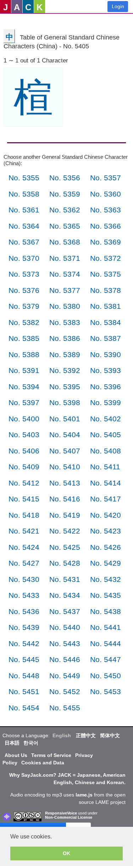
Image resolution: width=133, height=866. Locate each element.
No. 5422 (64, 531)
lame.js (84, 795)
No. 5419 (64, 515)
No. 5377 (64, 290)
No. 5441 (105, 627)
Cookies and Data (42, 762)
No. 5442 (24, 643)
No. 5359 (64, 194)
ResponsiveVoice (61, 813)
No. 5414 (105, 483)
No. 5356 (64, 178)
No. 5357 (105, 178)
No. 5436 (24, 611)
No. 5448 (24, 676)
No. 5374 (64, 274)
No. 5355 (24, 178)
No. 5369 (105, 242)
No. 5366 (105, 226)
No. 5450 (105, 676)
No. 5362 (64, 210)
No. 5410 (64, 467)
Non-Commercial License (68, 817)
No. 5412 (24, 483)
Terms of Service (51, 755)
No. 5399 (105, 402)
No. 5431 (64, 579)
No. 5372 (105, 258)
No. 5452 (64, 691)
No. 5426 (105, 547)
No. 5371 (64, 258)
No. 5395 (64, 387)
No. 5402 (105, 419)
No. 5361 (24, 210)
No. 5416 (64, 499)
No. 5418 (24, 515)
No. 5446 (64, 659)
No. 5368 (64, 242)
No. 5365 (64, 226)
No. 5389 (64, 354)
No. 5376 (24, 290)
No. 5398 (64, 402)
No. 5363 (105, 210)
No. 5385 (24, 338)
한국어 (30, 743)
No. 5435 (105, 595)
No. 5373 (24, 274)
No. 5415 (24, 499)
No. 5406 (24, 451)
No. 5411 (105, 467)
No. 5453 (105, 691)
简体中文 (110, 735)
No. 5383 (64, 322)
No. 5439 (24, 627)
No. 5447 (105, 659)
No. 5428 (64, 563)
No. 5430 (24, 579)
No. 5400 (24, 419)
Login (118, 6)
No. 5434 (64, 595)
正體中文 (86, 735)
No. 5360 (105, 194)
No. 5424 (24, 547)
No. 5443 (64, 643)
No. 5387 (105, 338)
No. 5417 (105, 499)
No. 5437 (64, 611)
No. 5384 (105, 322)
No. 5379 (24, 306)
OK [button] (66, 853)
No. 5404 (64, 435)
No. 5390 (105, 354)
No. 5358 (24, 194)
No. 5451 (24, 691)
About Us (16, 755)
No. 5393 (105, 370)
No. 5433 (24, 595)
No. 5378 (105, 290)
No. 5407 (64, 451)
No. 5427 (24, 563)
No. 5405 (105, 435)
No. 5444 (105, 643)
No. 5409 (24, 467)
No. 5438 (105, 611)
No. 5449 (64, 676)
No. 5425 (64, 547)
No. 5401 (64, 419)
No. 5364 (24, 226)
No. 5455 (64, 708)
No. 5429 (105, 563)
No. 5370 (24, 258)
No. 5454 (24, 708)
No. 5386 (64, 338)
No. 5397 (24, 402)
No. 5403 (24, 435)
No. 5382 (24, 322)
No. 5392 (64, 370)
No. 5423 (105, 531)
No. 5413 (64, 483)
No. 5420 (105, 515)
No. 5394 (24, 387)
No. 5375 (105, 274)
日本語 (12, 743)
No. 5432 (105, 579)
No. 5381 (105, 306)
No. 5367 (24, 242)
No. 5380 (64, 306)
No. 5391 (24, 370)
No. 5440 (64, 627)
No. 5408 (105, 451)
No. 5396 (105, 387)
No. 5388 (24, 354)
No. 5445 (24, 659)
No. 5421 (24, 531)
